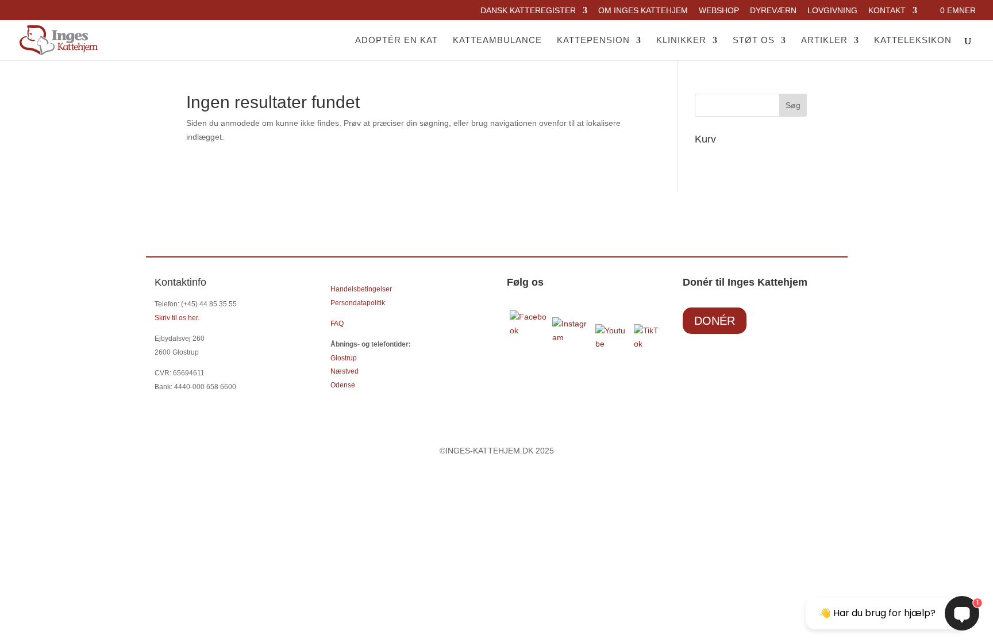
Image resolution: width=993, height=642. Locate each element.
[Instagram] (571, 337)
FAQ (337, 324)
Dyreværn (773, 10)
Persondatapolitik (357, 303)
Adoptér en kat (396, 40)
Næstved (344, 371)
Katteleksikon (913, 40)
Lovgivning (832, 10)
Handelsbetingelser (361, 289)
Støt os (754, 40)
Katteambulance (497, 40)
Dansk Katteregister (528, 10)
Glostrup (343, 358)
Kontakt (887, 10)
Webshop (719, 10)
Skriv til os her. (177, 318)
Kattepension (593, 40)
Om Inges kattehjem (643, 10)
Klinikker (681, 40)
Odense (342, 385)
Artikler (824, 40)
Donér (714, 320)
